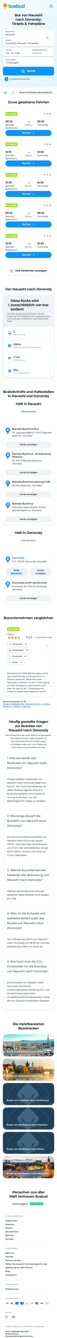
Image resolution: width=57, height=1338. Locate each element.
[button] (47, 37)
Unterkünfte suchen (20, 79)
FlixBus (10, 634)
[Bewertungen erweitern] (47, 646)
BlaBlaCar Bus (18, 704)
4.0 (27, 650)
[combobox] (28, 33)
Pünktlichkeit (17, 650)
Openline (26, 706)
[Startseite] (5, 92)
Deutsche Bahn (33, 704)
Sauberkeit (17, 656)
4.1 (26, 644)
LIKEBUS (16, 706)
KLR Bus (46, 704)
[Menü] (51, 6)
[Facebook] (14, 1317)
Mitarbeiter (17, 644)
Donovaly (18, 558)
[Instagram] (6, 1317)
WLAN (15, 662)
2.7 (21, 662)
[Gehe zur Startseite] (14, 6)
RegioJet (7, 706)
